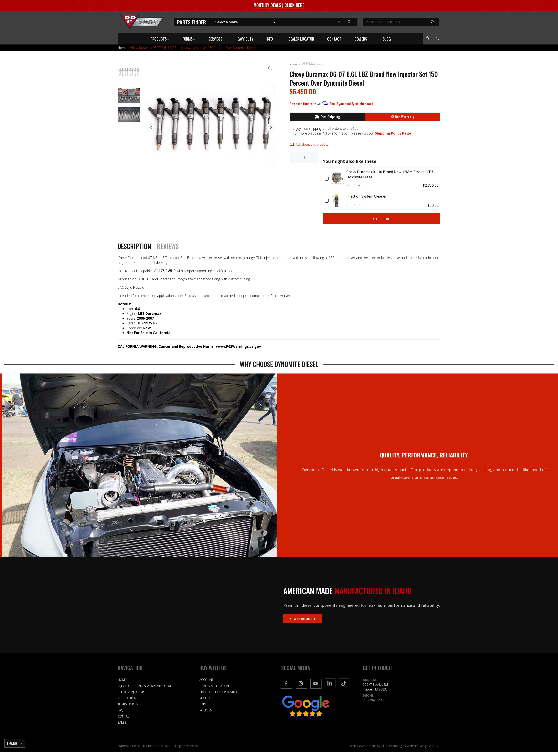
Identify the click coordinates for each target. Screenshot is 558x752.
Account (206, 680)
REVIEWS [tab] (168, 246)
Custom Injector (131, 692)
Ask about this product (312, 144)
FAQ (120, 710)
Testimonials (128, 704)
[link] (337, 178)
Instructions (128, 698)
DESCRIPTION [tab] (134, 246)
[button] (349, 185)
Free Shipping (330, 116)
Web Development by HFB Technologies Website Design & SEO (394, 746)
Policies (205, 710)
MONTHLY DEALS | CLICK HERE (279, 5)
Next (270, 127)
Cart (202, 704)
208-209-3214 (373, 700)
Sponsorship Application (218, 692)
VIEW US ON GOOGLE (302, 618)
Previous (151, 127)
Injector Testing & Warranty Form (144, 686)
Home (122, 48)
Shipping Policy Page (393, 133)
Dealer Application (214, 686)
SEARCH (435, 22)
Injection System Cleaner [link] (366, 196)
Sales (122, 722)
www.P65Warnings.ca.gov (238, 346)
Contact (124, 716)
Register (206, 698)
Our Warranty (404, 116)
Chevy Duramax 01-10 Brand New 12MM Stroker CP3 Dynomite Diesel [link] (389, 174)
